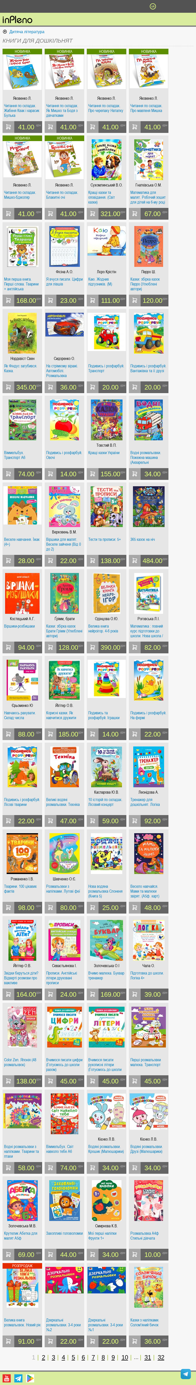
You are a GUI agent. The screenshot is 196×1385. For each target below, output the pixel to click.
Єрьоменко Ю (22, 705)
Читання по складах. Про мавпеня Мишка (146, 108)
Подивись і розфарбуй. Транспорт (106, 368)
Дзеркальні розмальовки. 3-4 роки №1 (105, 1325)
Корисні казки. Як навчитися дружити (61, 715)
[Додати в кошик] (8, 127)
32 (161, 1358)
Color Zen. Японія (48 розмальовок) (20, 1062)
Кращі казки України (103, 452)
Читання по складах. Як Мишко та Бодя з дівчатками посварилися (62, 110)
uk (153, 6)
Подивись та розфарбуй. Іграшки (103, 715)
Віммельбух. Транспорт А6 (14, 455)
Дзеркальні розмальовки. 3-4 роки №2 (63, 1325)
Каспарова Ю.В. (106, 792)
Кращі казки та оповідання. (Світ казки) (101, 197)
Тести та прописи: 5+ (104, 539)
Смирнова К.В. (106, 1226)
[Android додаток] (30, 1378)
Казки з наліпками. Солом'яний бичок (144, 1323)
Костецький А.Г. (22, 618)
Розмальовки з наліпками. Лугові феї (63, 889)
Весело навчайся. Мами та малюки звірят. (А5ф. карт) (144, 891)
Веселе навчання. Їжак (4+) (22, 542)
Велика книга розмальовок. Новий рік (22, 1323)
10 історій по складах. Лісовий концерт (105, 802)
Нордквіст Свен (22, 358)
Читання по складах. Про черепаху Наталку (105, 108)
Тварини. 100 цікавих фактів (20, 889)
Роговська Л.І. (149, 618)
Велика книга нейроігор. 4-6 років (103, 629)
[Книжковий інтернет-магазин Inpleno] (17, 20)
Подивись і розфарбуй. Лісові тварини (22, 802)
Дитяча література (26, 32)
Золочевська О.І (106, 965)
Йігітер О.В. (64, 705)
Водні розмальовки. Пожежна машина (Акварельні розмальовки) (145, 457)
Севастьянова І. (64, 965)
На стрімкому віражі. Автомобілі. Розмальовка (62, 371)
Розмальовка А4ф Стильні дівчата (144, 1236)
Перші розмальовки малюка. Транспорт (145, 1062)
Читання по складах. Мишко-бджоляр (20, 195)
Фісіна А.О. (64, 271)
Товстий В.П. (106, 445)
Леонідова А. (149, 792)
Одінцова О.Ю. (106, 618)
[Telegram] (18, 1378)
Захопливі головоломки (64, 1233)
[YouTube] (7, 1378)
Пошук (70, 6)
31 (147, 1358)
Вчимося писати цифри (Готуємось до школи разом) (64, 1064)
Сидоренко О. (64, 358)
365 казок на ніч (142, 539)
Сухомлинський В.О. (107, 185)
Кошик (125, 6)
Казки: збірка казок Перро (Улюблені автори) (145, 284)
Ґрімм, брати (65, 618)
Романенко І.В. (22, 879)
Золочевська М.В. (22, 1226)
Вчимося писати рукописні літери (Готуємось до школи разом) (104, 1064)
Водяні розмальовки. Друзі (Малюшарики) (146, 1149)
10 (124, 1358)
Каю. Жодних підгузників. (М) (100, 282)
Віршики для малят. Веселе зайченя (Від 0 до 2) (63, 544)
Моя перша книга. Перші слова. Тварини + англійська (21, 284)
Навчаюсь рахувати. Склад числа (20, 715)
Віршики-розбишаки (19, 626)
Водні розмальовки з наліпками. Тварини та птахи (21, 1151)
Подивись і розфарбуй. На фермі (148, 715)
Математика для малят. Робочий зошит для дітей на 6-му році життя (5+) (148, 197)
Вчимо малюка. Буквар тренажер (106, 976)
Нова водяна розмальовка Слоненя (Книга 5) (105, 891)
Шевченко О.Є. (64, 879)
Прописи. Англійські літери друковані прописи (61, 978)
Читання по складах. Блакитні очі (62, 195)
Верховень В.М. (64, 532)
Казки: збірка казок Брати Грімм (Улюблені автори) (64, 631)
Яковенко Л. (22, 98)
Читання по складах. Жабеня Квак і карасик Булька (21, 110)
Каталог (15, 6)
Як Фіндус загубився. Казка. (20, 368)
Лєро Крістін (106, 271)
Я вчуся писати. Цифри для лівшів (64, 282)
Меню (43, 6)
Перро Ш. (148, 271)
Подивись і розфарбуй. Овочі (64, 455)
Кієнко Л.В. (106, 1139)
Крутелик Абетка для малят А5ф (20, 1236)
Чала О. (148, 965)
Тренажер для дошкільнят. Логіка (145, 802)
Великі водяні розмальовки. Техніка (63, 802)
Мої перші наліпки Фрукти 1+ (102, 1236)
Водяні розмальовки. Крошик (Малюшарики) (106, 1149)
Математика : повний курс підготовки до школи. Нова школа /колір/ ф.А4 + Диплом (147, 631)
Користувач (98, 6)
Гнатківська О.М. (149, 185)
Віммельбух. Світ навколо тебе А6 (60, 1149)
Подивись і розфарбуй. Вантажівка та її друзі (148, 368)
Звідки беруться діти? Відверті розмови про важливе (21, 978)
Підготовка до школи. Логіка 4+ (147, 976)
